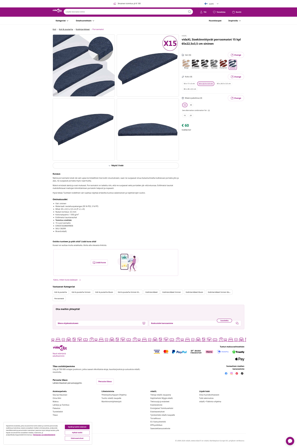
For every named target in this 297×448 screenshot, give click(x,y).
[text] (185, 126)
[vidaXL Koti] (57, 10)
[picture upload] (128, 262)
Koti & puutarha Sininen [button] (81, 292)
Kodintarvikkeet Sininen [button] (171, 292)
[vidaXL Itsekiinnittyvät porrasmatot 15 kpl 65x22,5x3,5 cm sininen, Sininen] (84, 65)
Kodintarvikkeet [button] (151, 292)
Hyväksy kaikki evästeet (77, 427)
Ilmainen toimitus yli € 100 (129, 3)
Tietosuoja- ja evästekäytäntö (44, 435)
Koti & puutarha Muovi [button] (104, 292)
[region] (48, 433)
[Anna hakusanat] (189, 11)
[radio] (186, 65)
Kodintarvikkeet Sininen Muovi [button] (220, 292)
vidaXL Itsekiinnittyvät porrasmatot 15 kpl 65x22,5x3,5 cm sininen (211, 41)
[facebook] (226, 373)
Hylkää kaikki (77, 433)
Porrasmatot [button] (59, 298)
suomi (211, 4)
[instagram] (231, 373)
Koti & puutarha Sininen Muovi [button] (130, 292)
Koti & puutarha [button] (60, 292)
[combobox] (128, 12)
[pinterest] (237, 373)
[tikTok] (242, 373)
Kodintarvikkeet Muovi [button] (194, 292)
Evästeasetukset (157, 411)
